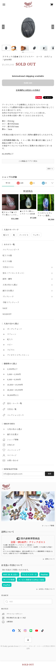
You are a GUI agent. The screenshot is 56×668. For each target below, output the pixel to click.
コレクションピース (11, 250)
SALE (5, 308)
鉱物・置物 (7, 279)
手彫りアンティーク (11, 302)
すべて (8, 183)
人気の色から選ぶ (10, 285)
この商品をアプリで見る (28, 161)
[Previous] (3, 27)
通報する (50, 169)
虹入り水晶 (7, 255)
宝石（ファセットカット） (14, 273)
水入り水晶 (7, 261)
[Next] (52, 27)
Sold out (28, 82)
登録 (49, 473)
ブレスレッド (8, 296)
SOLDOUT (7, 314)
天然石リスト (8, 267)
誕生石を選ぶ (8, 291)
